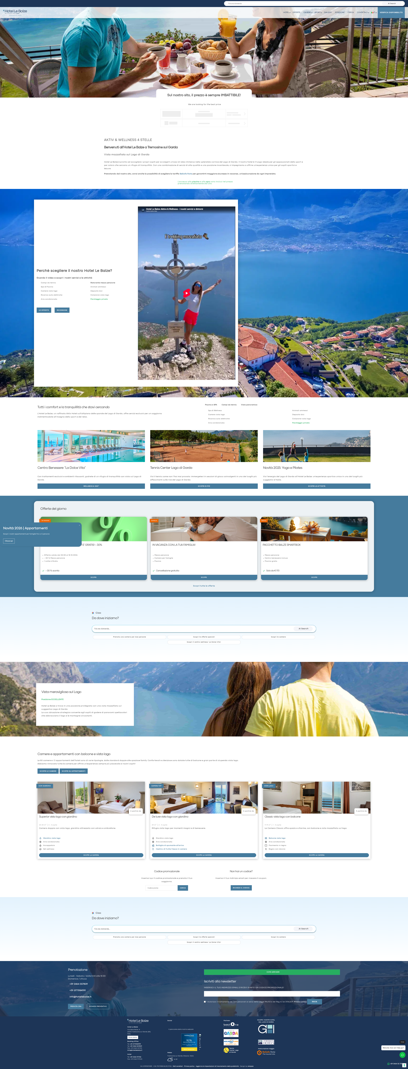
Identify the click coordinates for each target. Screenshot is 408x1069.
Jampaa (251, 1066)
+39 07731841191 (78, 990)
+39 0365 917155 (135, 1057)
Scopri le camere (278, 637)
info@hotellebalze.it (80, 997)
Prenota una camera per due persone (129, 637)
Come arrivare (273, 972)
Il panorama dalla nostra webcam (181, 1029)
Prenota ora (75, 1006)
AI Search (392, 3)
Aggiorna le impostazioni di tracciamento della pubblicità (217, 1066)
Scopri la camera (91, 855)
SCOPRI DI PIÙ (204, 486)
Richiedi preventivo (98, 1006)
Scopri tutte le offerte (204, 586)
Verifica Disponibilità (391, 12)
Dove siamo (132, 1037)
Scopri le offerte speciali (204, 637)
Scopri (94, 577)
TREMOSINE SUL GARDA (15, 15)
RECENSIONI (62, 310)
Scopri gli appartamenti (73, 771)
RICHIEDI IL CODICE (241, 888)
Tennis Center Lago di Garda (234, 1050)
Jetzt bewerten (189, 1049)
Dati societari (178, 1066)
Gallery (328, 12)
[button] (303, 628)
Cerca (351, 12)
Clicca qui (9, 541)
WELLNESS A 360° (91, 486)
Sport (317, 12)
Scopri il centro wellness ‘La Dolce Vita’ (204, 642)
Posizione (340, 12)
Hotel (286, 12)
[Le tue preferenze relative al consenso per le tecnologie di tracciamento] (404, 1065)
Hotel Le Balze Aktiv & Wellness (189, 1044)
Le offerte (44, 310)
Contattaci (362, 12)
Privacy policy (300, 1002)
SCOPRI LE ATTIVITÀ (316, 486)
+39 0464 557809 (79, 984)
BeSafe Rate (186, 174)
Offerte (296, 12)
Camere (307, 12)
